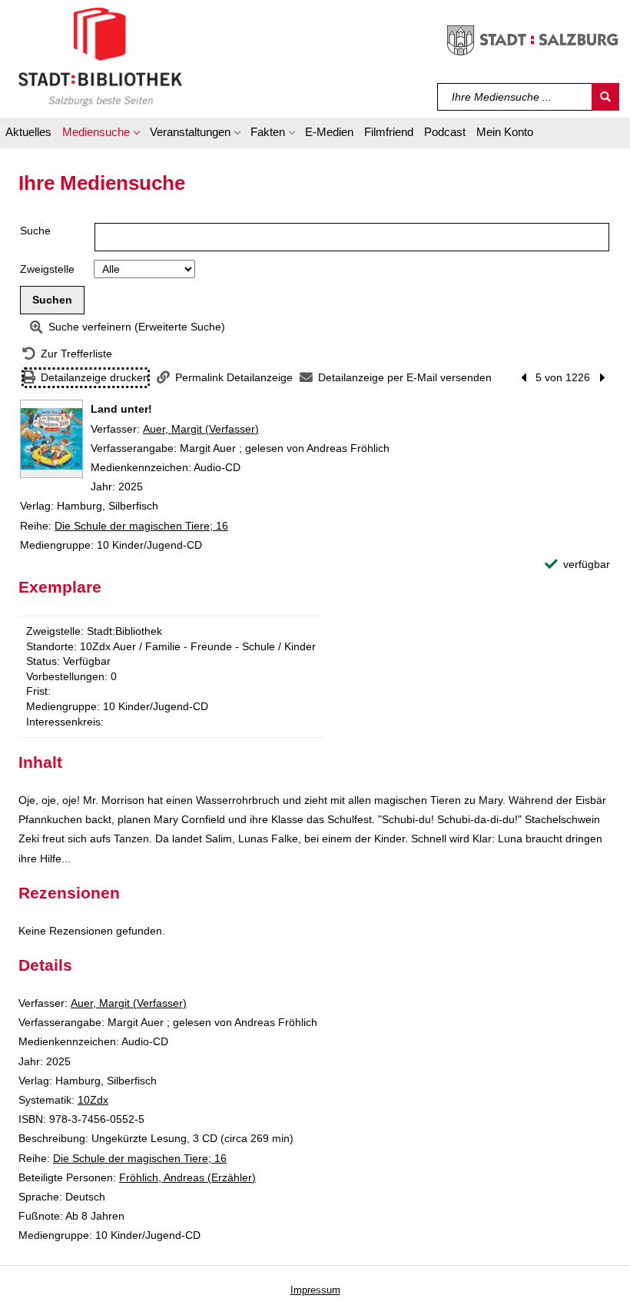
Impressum (315, 1290)
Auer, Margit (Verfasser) (201, 429)
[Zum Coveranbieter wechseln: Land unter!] (51, 439)
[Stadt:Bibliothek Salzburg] (100, 56)
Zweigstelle (47, 269)
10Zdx (93, 1100)
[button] (101, 134)
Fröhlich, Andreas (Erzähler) (187, 1177)
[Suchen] (605, 97)
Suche (35, 230)
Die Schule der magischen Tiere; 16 (141, 526)
